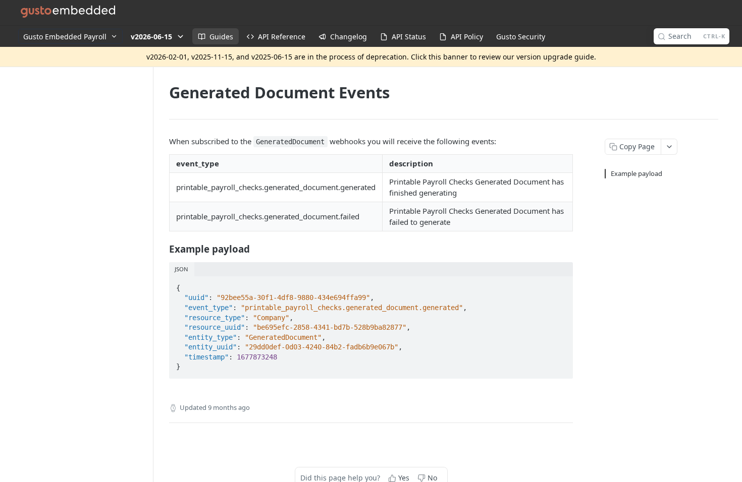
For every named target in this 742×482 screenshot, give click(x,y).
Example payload (636, 173)
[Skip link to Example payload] (162, 248)
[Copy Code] (561, 285)
